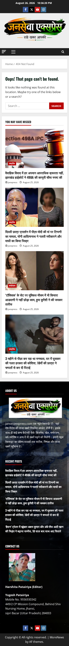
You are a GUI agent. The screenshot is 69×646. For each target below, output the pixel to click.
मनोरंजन (12, 285)
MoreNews (57, 637)
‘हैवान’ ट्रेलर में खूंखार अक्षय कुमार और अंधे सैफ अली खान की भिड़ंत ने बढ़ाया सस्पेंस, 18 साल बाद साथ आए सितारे (34, 529)
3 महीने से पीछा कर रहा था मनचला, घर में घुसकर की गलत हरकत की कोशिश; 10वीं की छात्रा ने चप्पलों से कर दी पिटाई (33, 363)
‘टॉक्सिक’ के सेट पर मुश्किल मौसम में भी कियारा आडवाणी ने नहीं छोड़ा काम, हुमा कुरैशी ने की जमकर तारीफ (33, 299)
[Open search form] (63, 51)
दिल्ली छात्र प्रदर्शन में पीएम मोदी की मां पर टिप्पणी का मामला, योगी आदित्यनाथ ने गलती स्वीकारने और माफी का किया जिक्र (33, 236)
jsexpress (12, 182)
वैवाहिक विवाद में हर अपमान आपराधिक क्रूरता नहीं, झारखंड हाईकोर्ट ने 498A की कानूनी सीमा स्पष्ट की (34, 175)
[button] (4, 51)
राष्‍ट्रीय (12, 163)
